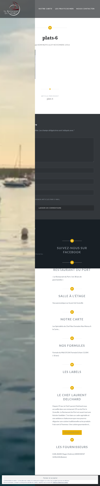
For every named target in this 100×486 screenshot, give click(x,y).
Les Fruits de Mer (64, 9)
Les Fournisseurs (72, 447)
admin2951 (43, 45)
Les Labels (72, 372)
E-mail (9, 177)
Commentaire (12, 136)
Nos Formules (72, 345)
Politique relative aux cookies (60, 482)
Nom (8, 166)
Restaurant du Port (72, 269)
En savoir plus (72, 432)
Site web (10, 188)
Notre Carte (45, 9)
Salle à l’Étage (72, 296)
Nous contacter (85, 9)
